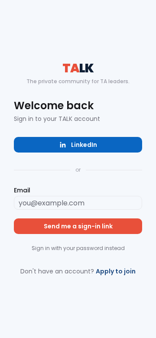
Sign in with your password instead (78, 248)
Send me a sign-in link (78, 226)
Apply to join (116, 271)
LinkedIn (84, 144)
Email (22, 190)
